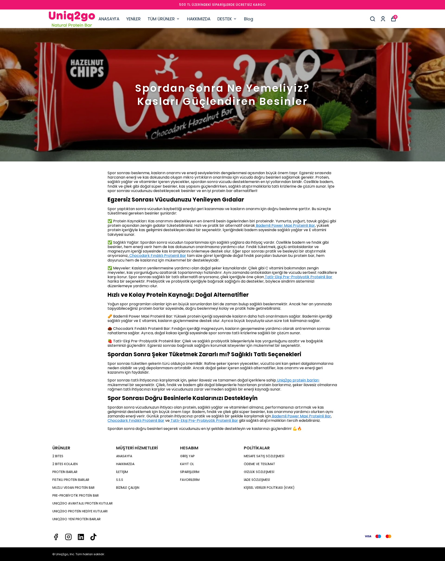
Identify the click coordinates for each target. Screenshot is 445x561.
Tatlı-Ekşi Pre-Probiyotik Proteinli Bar (298, 277)
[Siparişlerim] (383, 19)
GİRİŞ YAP (187, 456)
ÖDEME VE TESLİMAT (259, 464)
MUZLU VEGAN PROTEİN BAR (73, 487)
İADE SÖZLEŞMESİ (257, 479)
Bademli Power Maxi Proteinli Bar (285, 225)
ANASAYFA (109, 19)
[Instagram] (68, 536)
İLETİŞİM (122, 472)
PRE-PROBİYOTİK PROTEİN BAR (75, 495)
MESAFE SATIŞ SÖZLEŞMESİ (264, 456)
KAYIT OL (187, 464)
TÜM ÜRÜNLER (161, 19)
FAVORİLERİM (190, 479)
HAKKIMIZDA (198, 19)
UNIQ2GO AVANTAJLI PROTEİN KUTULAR (82, 503)
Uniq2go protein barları (297, 380)
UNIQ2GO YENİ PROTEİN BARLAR (76, 519)
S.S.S (119, 479)
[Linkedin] (80, 536)
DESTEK (224, 19)
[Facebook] (55, 536)
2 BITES (57, 456)
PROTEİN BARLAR (64, 472)
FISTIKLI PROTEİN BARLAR (70, 479)
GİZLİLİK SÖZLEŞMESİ (259, 472)
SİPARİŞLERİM (189, 472)
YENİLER (133, 19)
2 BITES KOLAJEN (65, 464)
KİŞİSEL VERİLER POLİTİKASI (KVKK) (269, 487)
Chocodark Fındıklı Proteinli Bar (157, 255)
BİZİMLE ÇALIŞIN (127, 487)
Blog (248, 19)
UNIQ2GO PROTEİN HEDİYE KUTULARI (80, 511)
